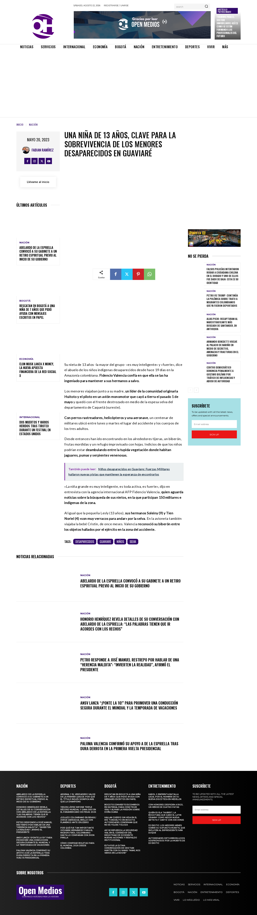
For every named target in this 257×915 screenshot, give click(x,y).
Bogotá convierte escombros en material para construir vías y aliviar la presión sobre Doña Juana (122, 808)
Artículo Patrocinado (224, 10)
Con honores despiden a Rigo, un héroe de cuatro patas (165, 805)
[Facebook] (27, 161)
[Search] (206, 7)
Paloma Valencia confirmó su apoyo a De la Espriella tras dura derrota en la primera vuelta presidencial (129, 746)
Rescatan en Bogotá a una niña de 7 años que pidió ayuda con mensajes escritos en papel (37, 311)
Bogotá (24, 301)
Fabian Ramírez (43, 150)
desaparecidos (84, 541)
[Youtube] (49, 161)
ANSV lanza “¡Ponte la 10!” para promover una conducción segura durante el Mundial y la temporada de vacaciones (129, 705)
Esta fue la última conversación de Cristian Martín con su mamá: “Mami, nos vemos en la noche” (122, 849)
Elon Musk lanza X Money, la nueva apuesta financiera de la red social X (37, 370)
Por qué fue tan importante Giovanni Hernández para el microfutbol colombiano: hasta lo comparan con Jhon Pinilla (77, 833)
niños (120, 541)
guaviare (105, 541)
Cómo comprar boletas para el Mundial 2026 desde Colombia (77, 845)
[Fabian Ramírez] (27, 150)
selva (133, 541)
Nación (33, 124)
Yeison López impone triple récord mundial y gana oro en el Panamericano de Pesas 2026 (78, 809)
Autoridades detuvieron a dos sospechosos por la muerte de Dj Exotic (166, 840)
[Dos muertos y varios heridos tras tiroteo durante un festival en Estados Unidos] (38, 399)
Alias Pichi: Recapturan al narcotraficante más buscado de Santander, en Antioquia (222, 324)
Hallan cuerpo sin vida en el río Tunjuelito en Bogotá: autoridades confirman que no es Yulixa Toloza (120, 821)
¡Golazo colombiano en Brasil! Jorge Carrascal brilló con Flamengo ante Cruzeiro (78, 820)
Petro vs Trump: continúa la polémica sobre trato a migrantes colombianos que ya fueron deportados (222, 300)
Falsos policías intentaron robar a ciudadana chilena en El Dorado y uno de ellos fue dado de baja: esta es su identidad (223, 276)
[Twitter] (42, 161)
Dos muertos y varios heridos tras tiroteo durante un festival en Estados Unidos (35, 428)
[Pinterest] (138, 274)
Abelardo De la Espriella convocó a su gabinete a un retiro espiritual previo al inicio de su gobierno (38, 253)
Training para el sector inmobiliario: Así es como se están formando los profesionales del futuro (227, 26)
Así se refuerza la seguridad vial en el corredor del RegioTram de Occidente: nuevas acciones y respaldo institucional (121, 835)
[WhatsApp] (149, 274)
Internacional (29, 417)
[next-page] (196, 390)
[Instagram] (34, 161)
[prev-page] (190, 390)
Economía (26, 359)
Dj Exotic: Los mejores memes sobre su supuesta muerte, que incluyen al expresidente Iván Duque (166, 829)
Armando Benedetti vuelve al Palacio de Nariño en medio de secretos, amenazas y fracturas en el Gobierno (223, 348)
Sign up (214, 434)
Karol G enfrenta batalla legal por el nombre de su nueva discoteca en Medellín (164, 796)
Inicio (20, 124)
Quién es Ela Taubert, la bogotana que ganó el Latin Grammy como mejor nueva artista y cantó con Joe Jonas (166, 816)
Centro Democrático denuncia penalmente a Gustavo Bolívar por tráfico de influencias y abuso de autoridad (221, 374)
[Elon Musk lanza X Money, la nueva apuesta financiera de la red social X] (38, 341)
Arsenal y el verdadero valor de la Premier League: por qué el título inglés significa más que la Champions (77, 798)
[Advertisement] (128, 79)
